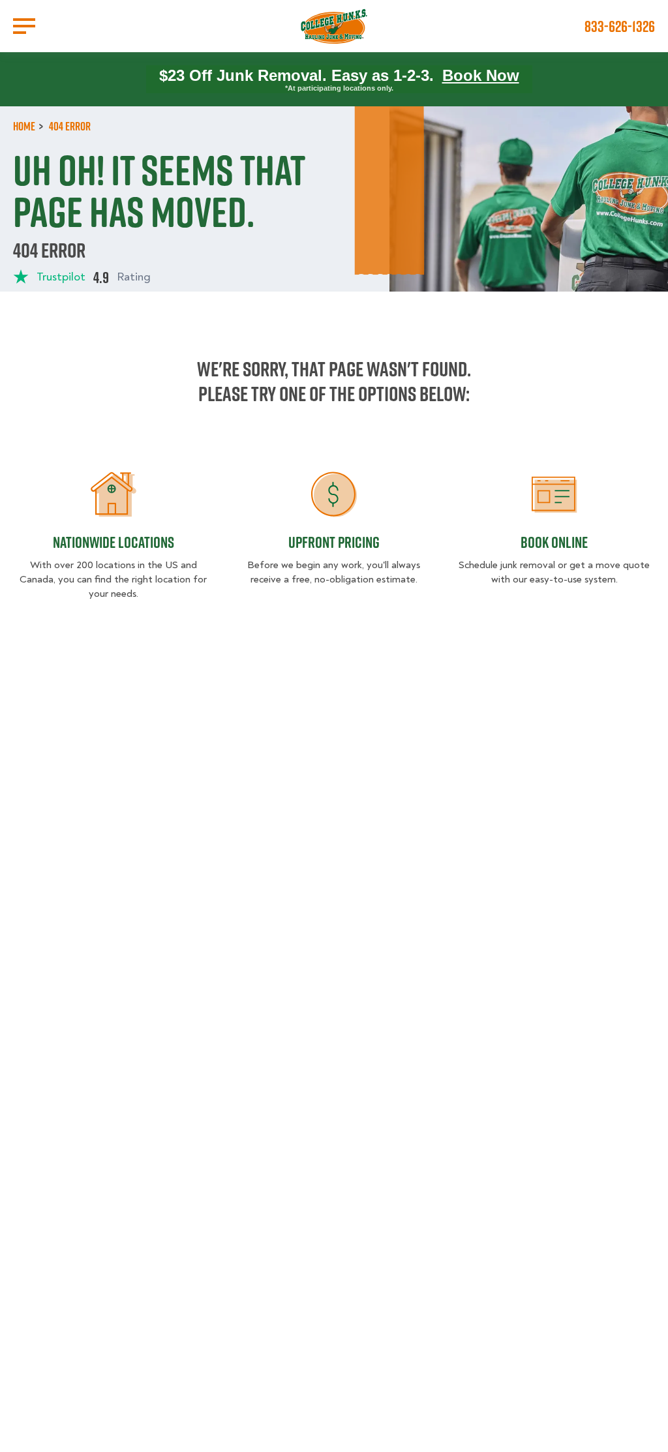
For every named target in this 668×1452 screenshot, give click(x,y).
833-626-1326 (619, 26)
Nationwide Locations (113, 542)
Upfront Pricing (334, 542)
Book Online (554, 542)
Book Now (480, 75)
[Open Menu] (24, 26)
